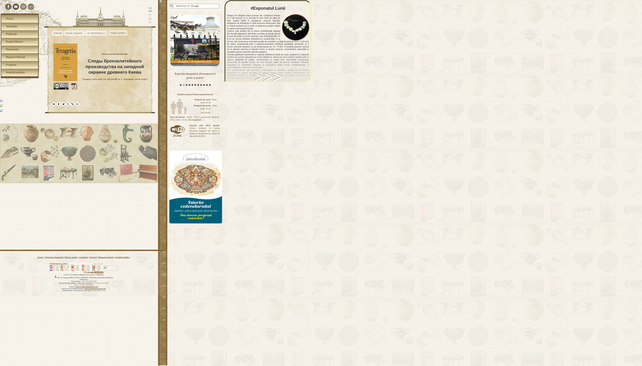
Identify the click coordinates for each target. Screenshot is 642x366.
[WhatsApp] (77, 104)
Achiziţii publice (122, 257)
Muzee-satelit (71, 257)
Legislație (83, 257)
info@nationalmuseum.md (95, 289)
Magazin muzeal (106, 257)
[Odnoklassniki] (59, 104)
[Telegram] (63, 104)
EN (150, 8)
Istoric (41, 257)
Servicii (93, 257)
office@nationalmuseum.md (86, 287)
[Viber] (73, 104)
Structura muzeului (54, 257)
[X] (68, 104)
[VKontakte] (54, 104)
